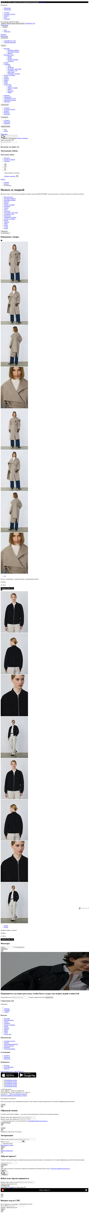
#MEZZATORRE (5, 126)
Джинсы (6, 78)
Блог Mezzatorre (8, 1067)
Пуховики (11, 61)
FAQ (5, 17)
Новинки (3, 34)
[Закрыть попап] (17, 176)
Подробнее (42, 2)
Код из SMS (4, 1206)
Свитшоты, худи (12, 70)
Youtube (6, 1012)
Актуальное (4, 37)
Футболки (11, 67)
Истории (6, 1065)
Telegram (6, 1008)
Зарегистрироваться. (7, 1150)
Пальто (10, 56)
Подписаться (49, 997)
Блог (5, 30)
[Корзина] (5, 170)
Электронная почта (6, 997)
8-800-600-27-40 (30, 23)
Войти (3, 1147)
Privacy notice (84, 908)
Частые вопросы (9, 1045)
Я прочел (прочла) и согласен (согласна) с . (25, 1121)
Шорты (6, 80)
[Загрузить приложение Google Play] (27, 1077)
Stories (6, 131)
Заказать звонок (5, 1122)
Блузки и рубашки (9, 75)
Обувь (6, 83)
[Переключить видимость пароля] (23, 1141)
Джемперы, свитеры (14, 73)
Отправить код (5, 1185)
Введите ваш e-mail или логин (10, 1139)
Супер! (3, 1104)
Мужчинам (7, 9)
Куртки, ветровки (13, 59)
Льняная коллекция (10, 42)
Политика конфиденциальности (60, 1168)
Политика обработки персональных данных (14, 1095)
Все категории (8, 197)
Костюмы (7, 48)
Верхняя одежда (9, 55)
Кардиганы (11, 72)
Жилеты (10, 53)
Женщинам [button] (4, 5)
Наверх (3, 179)
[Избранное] (5, 167)
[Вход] (5, 165)
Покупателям (4, 104)
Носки (9, 89)
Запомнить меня (7, 1143)
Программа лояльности (11, 1044)
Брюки (6, 77)
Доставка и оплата (9, 14)
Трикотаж (7, 64)
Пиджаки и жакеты (13, 50)
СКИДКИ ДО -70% (10, 41)
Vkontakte (7, 1010)
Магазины (7, 31)
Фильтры (3, 231)
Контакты (7, 19)
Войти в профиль (23, 138)
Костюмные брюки (13, 51)
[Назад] (2, 1152)
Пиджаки (7, 158)
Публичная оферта (9, 1049)
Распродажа (4, 36)
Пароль (3, 1141)
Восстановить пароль (7, 1145)
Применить (4, 949)
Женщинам (7, 8)
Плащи (10, 58)
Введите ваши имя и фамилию (10, 1117)
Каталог (5, 27)
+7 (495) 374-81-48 (17, 1071)
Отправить (4, 1164)
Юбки (6, 81)
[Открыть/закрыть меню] (1, 27)
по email (11, 1187)
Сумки (10, 86)
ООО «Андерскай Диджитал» (18, 1094)
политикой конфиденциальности (37, 1121)
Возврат (6, 15)
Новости (6, 1068)
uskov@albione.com (6, 1071)
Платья (6, 62)
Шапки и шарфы (13, 87)
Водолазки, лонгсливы (14, 69)
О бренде (7, 12)
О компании (4, 117)
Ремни (9, 92)
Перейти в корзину (9, 176)
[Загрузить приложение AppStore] (10, 1077)
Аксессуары (7, 84)
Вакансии (7, 123)
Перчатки (10, 91)
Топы (9, 66)
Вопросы (7, 112)
